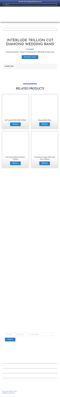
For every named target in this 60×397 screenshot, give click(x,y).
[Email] (54, 66)
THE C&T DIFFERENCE (13, 376)
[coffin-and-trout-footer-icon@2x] (30, 354)
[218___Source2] (44, 97)
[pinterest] (30, 387)
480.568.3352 (22, 2)
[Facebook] (46, 66)
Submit (10, 339)
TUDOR (6, 371)
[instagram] (33, 387)
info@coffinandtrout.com (34, 2)
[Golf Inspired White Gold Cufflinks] (15, 97)
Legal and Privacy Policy (9, 391)
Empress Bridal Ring (44, 120)
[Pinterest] (51, 66)
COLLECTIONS (9, 361)
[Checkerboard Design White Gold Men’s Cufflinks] (44, 135)
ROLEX (5, 366)
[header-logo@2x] (23, 9)
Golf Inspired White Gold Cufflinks (15, 120)
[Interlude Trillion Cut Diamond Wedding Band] (30, 29)
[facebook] (27, 387)
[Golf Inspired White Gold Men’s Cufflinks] (15, 135)
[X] (49, 66)
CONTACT (7, 381)
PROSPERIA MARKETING (8, 393)
